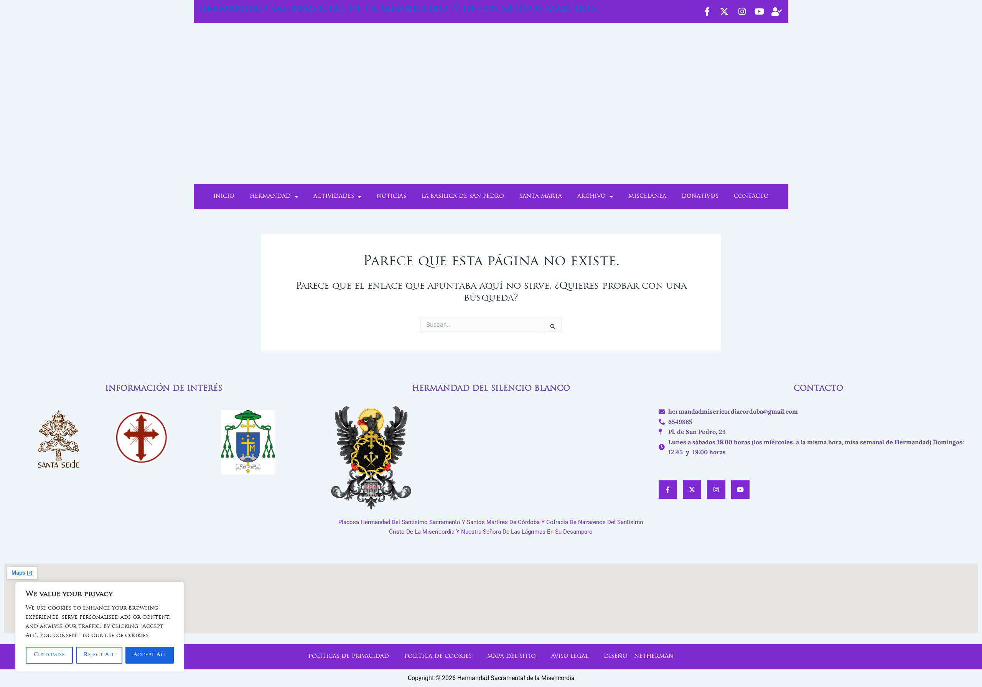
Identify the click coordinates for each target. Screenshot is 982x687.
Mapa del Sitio (511, 656)
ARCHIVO (591, 196)
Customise (49, 655)
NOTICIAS (391, 196)
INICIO (223, 196)
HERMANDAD (270, 196)
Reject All (99, 655)
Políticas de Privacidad (348, 656)
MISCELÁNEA (647, 196)
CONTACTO (751, 196)
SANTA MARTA (540, 196)
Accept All (149, 655)
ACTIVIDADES (333, 196)
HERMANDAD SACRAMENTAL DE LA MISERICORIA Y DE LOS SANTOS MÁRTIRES (397, 9)
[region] (99, 627)
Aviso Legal (569, 656)
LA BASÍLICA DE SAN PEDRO (463, 196)
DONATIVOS (700, 196)
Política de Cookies (438, 656)
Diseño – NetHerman (639, 656)
